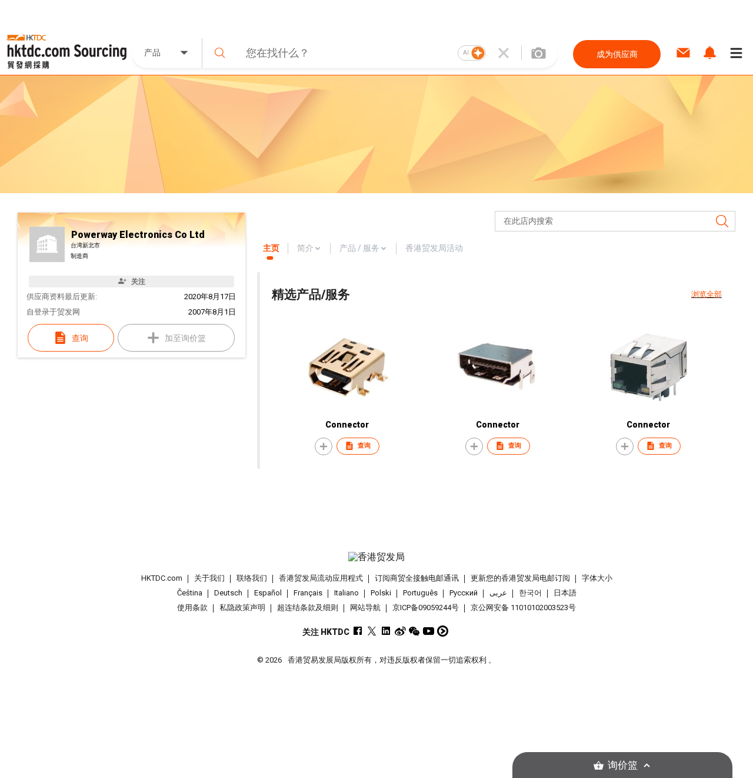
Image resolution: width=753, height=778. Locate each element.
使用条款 (192, 607)
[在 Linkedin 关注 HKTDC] (386, 631)
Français (308, 592)
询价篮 (623, 765)
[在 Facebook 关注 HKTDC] (358, 631)
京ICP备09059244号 (425, 607)
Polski (381, 592)
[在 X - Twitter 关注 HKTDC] (372, 631)
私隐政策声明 (242, 607)
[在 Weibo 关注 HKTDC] (400, 631)
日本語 (565, 592)
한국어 (530, 592)
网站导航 (365, 607)
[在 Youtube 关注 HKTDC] (428, 631)
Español (268, 592)
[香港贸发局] (376, 557)
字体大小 (597, 578)
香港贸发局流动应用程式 (321, 578)
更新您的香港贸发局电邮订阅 (520, 578)
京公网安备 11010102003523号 (523, 607)
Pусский (463, 592)
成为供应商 (617, 54)
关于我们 (209, 578)
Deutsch (228, 592)
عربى (498, 592)
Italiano (346, 592)
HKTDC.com (161, 578)
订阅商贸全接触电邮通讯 (417, 578)
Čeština (189, 592)
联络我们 (251, 578)
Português (420, 592)
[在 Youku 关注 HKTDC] (442, 631)
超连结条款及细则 (307, 607)
